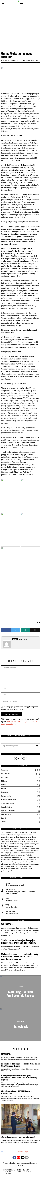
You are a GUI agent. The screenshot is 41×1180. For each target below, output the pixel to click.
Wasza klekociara (6, 807)
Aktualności (14, 60)
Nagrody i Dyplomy (10, 1171)
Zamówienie (8, 1173)
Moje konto (26, 1170)
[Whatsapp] (25, 630)
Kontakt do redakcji (9, 1170)
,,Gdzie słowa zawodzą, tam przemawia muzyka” (18, 1137)
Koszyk (19, 1170)
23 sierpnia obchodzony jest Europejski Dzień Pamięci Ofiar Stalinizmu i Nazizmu (18, 941)
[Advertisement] (20, 28)
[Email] (35, 630)
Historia (3, 784)
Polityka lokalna (25, 60)
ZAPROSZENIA (7, 924)
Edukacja (4, 781)
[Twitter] (15, 630)
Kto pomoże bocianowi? (12, 900)
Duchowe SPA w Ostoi (11, 913)
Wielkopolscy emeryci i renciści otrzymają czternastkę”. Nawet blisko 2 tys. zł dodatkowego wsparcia (19, 956)
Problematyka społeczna (8, 799)
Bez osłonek (5, 777)
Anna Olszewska (10, 889)
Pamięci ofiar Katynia (11, 907)
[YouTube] (18, 758)
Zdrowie (3, 822)
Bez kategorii (5, 773)
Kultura (3, 788)
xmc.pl (7, 904)
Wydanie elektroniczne (8, 810)
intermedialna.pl (10, 911)
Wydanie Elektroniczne (25, 1171)
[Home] (22, 758)
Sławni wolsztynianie (7, 803)
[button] (37, 745)
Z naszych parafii (6, 814)
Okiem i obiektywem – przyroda (14, 885)
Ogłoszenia (4, 792)
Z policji (3, 818)
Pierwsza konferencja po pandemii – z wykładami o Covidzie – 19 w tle (20, 893)
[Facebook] (6, 630)
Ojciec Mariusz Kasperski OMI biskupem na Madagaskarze (16, 1092)
